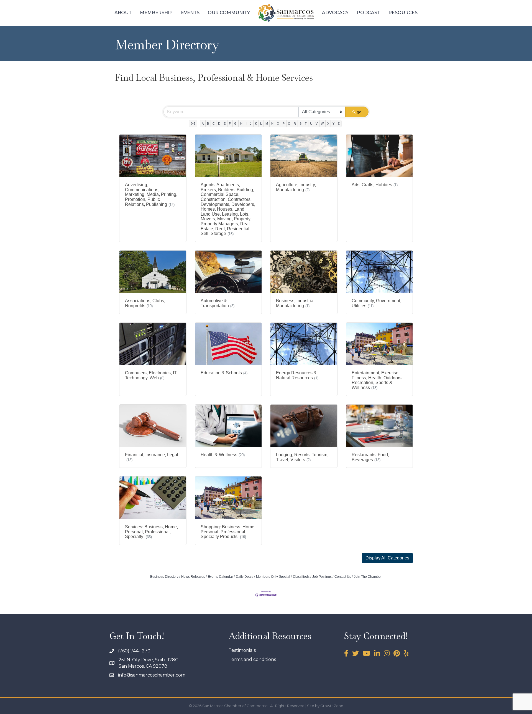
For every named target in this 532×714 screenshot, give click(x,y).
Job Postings (322, 577)
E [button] (225, 123)
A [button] (203, 123)
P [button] (284, 123)
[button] (387, 558)
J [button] (251, 123)
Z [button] (339, 123)
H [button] (241, 123)
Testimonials (242, 650)
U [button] (311, 123)
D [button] (219, 123)
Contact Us (342, 577)
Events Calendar (220, 577)
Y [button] (333, 123)
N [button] (272, 123)
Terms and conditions (252, 659)
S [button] (300, 123)
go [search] (359, 112)
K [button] (256, 123)
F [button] (230, 123)
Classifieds (301, 577)
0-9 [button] (193, 123)
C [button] (214, 123)
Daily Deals (244, 577)
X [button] (328, 123)
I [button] (246, 123)
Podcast (368, 12)
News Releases (193, 577)
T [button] (306, 123)
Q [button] (289, 123)
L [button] (261, 123)
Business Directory (164, 577)
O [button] (278, 123)
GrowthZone (331, 705)
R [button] (295, 123)
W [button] (322, 123)
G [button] (235, 123)
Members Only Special (273, 577)
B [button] (208, 123)
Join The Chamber (368, 577)
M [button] (266, 123)
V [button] (317, 123)
